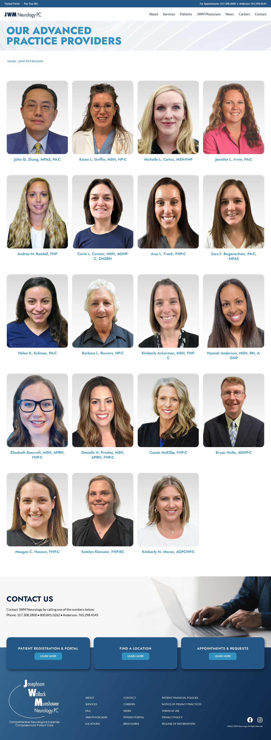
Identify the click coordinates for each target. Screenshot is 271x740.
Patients (186, 14)
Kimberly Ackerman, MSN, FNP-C (168, 355)
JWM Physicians (209, 14)
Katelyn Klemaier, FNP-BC (102, 551)
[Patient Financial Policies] (180, 697)
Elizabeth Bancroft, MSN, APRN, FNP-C (37, 455)
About (153, 14)
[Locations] (92, 723)
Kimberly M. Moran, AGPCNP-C (168, 551)
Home (11, 61)
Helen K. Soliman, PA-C (37, 353)
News (229, 14)
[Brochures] (131, 723)
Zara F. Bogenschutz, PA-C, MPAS (233, 256)
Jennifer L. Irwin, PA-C (233, 159)
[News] (127, 710)
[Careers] (129, 704)
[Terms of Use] (170, 710)
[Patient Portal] (134, 717)
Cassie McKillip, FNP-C (168, 452)
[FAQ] (88, 710)
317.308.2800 (228, 3)
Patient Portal (12, 3)
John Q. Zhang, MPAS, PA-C (37, 159)
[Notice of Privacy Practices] (181, 704)
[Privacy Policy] (172, 717)
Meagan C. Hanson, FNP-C (37, 551)
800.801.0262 (50, 615)
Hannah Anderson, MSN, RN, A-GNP (233, 355)
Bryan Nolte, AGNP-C (234, 452)
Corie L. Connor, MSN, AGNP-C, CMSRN (102, 256)
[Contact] (130, 697)
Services (169, 14)
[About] (89, 697)
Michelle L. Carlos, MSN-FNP (168, 159)
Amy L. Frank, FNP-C (168, 254)
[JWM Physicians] (96, 717)
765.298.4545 (258, 3)
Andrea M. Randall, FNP (37, 254)
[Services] (91, 704)
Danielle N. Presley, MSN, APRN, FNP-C (102, 455)
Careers (244, 14)
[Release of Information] (178, 723)
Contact (260, 14)
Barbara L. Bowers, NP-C (103, 353)
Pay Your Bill (31, 3)
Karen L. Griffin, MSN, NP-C (102, 159)
